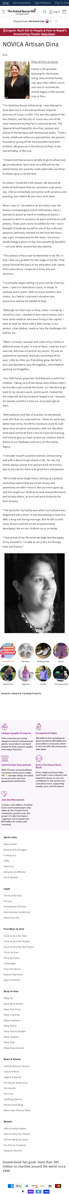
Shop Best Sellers (13, 1003)
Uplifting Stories (13, 1099)
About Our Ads (11, 917)
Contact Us (10, 855)
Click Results (11, 877)
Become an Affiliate (15, 871)
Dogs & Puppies (12, 1077)
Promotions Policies (15, 906)
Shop (6, 2)
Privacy (8, 901)
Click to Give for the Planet (19, 946)
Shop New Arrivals (14, 1047)
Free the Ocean (12, 968)
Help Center (10, 844)
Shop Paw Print (12, 1009)
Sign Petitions (43, 2)
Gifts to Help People (15, 1128)
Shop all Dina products (44, 62)
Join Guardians (22, 2)
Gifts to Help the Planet (17, 1133)
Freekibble (10, 963)
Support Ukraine (13, 1150)
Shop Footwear (12, 1020)
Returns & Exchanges (15, 849)
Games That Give (13, 974)
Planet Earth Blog (13, 1104)
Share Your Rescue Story (17, 1110)
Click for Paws (11, 957)
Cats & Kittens (11, 1071)
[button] (45, 11)
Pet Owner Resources (15, 1082)
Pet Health (10, 1088)
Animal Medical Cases (16, 1139)
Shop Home (10, 1025)
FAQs (6, 860)
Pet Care (8, 1093)
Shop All (8, 998)
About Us (8, 866)
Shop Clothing (12, 1014)
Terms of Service (13, 895)
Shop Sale (9, 1042)
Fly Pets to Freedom (15, 1145)
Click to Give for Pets (15, 935)
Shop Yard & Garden (15, 1031)
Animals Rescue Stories (17, 1066)
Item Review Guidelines (17, 912)
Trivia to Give (11, 952)
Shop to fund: (28, 21)
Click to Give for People (17, 941)
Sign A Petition (12, 979)
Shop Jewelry (11, 1036)
